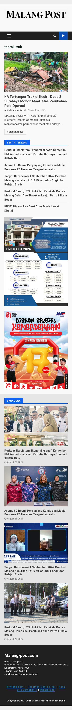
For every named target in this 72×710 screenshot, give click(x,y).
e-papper (63, 36)
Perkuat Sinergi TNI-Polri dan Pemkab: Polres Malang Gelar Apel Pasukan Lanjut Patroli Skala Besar (35, 195)
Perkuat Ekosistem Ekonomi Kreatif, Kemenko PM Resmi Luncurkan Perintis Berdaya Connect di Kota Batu (35, 154)
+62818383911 (19, 671)
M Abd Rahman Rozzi (15, 110)
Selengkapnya (15, 131)
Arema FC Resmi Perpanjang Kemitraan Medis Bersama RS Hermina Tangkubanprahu (36, 486)
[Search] (54, 36)
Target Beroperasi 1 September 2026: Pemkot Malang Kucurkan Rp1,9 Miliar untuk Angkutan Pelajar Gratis (35, 180)
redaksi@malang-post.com (24, 674)
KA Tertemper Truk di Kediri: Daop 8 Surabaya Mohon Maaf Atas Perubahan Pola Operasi (36, 72)
